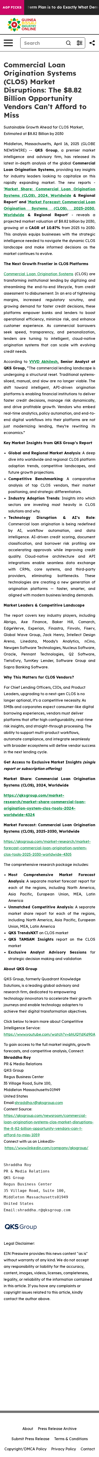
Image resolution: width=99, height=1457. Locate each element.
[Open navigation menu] (8, 43)
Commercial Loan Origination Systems (38, 274)
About (27, 1428)
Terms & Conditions (71, 1438)
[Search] (68, 43)
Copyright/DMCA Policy (25, 1449)
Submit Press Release (31, 1438)
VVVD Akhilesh (43, 361)
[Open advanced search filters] (79, 43)
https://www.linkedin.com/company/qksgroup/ (46, 1148)
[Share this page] (92, 43)
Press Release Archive (57, 1428)
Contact (88, 1449)
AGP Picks (12, 7)
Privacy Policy (63, 1449)
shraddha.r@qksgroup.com (39, 1102)
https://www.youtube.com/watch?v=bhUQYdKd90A (49, 1034)
